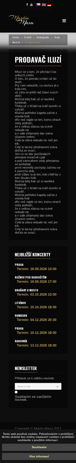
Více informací (39, 456)
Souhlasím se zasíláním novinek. (33, 398)
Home (15, 37)
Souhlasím (39, 447)
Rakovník (21, 341)
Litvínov (20, 303)
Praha (19, 264)
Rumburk (21, 315)
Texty (57, 37)
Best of (16, 42)
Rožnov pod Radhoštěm (30, 277)
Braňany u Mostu (26, 290)
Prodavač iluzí (33, 42)
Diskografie (42, 37)
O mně (27, 37)
